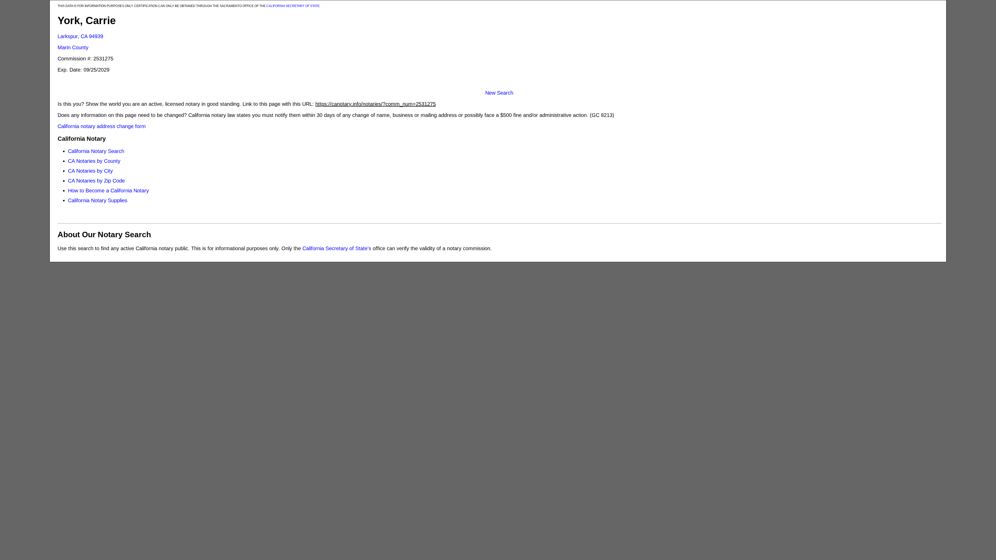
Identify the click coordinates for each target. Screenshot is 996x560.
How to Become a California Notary (108, 190)
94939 (96, 36)
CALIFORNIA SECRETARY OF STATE (293, 6)
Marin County (73, 47)
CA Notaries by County (94, 161)
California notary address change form (102, 126)
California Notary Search (96, 151)
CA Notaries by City (90, 171)
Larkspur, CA (72, 36)
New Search (499, 93)
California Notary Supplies (97, 200)
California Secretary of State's (336, 248)
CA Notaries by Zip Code (96, 181)
